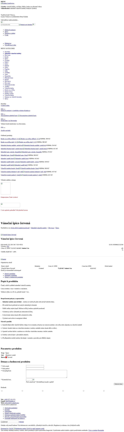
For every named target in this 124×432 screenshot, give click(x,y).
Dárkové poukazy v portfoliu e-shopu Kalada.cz (15, 110)
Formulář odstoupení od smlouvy (15, 418)
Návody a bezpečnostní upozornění (15, 416)
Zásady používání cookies (13, 413)
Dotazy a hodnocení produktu (14, 277)
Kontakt (7, 410)
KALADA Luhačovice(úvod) (20, 228)
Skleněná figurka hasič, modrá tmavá (12, 148)
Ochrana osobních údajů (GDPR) (15, 415)
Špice (57, 228)
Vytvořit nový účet (10, 45)
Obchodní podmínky (11, 408)
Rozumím (101, 430)
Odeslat (21, 422)
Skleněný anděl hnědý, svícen (10, 162)
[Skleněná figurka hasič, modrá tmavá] (35, 148)
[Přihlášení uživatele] (34, 24)
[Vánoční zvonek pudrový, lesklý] (31, 175)
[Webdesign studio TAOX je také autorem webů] (29, 428)
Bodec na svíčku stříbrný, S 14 (10, 139)
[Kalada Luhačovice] (7, 3)
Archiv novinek (5, 130)
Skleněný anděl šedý (7, 165)
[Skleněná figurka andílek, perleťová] (34, 145)
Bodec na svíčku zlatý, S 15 (9, 142)
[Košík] (2, 22)
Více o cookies (92, 430)
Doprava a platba (10, 33)
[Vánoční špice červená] (8, 234)
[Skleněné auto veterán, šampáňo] (31, 152)
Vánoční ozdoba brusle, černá (10, 168)
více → (3, 109)
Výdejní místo (5, 105)
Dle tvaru (51, 228)
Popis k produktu (10, 273)
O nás (6, 35)
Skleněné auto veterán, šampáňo (10, 152)
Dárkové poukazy (10, 30)
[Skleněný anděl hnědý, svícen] (29, 162)
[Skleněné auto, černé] (20, 155)
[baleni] (3, 259)
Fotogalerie (8, 411)
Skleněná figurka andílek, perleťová (12, 145)
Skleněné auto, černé (7, 155)
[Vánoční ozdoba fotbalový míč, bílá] (34, 172)
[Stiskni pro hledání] (25, 25)
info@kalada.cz (10, 401)
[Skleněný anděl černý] (21, 158)
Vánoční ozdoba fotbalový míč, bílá (12, 172)
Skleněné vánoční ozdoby (39, 228)
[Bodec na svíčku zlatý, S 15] (27, 142)
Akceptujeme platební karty (9, 115)
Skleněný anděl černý (7, 158)
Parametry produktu (11, 275)
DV (8, 246)
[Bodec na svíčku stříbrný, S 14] (30, 139)
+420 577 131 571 (9, 399)
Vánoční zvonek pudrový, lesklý (11, 175)
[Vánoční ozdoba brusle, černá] (29, 168)
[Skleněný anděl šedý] (20, 165)
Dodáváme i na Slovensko (9, 120)
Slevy (6, 31)
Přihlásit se (8, 43)
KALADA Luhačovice (12, 403)
